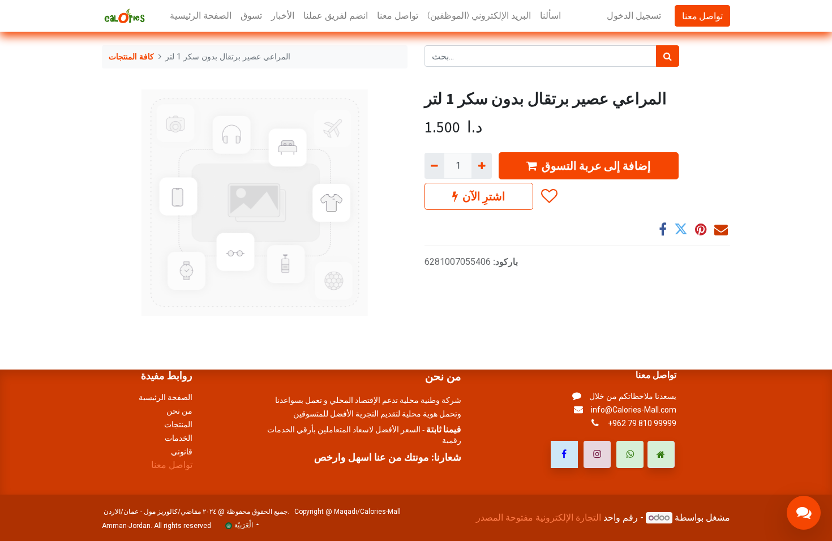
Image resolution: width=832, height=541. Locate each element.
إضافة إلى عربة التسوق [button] (596, 165)
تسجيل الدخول (634, 15)
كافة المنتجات (131, 57)
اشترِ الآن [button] (483, 196)
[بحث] (667, 56)
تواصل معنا (702, 16)
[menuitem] (200, 16)
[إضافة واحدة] (481, 166)
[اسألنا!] (804, 513)
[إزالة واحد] (434, 166)
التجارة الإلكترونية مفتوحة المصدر (538, 517)
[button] (549, 196)
